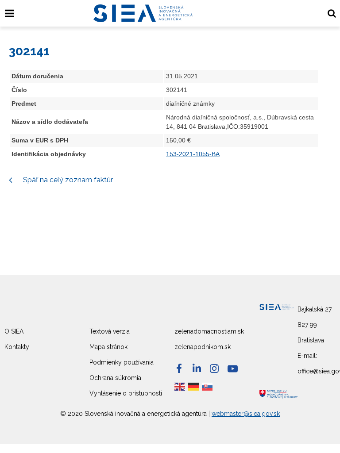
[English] (180, 386)
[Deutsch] (194, 386)
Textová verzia (109, 331)
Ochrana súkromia (115, 377)
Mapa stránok (108, 346)
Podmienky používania (121, 362)
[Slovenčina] (207, 386)
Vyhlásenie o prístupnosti (125, 393)
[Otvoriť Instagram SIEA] (214, 368)
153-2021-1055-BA (193, 153)
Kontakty (16, 346)
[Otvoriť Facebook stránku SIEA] (179, 368)
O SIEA (13, 331)
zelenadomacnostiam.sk (209, 331)
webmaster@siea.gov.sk (246, 413)
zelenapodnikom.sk (202, 346)
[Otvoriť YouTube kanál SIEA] (233, 369)
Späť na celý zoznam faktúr (67, 180)
